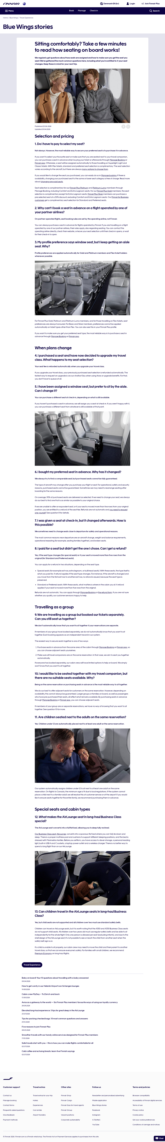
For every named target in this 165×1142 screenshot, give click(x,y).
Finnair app (40, 163)
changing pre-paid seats (52, 182)
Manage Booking (117, 160)
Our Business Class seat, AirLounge (50, 834)
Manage (82, 10)
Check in (94, 10)
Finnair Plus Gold (104, 191)
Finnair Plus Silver (95, 194)
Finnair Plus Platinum (79, 188)
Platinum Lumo (99, 188)
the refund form (105, 592)
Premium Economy (43, 953)
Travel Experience (26, 18)
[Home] (11, 3)
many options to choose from (95, 169)
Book (71, 10)
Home (5, 18)
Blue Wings (14, 18)
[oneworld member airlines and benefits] (24, 3)
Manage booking (109, 175)
